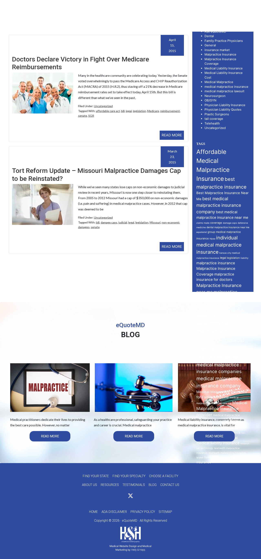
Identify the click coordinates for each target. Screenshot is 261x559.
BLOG (153, 485)
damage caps (109, 222)
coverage (216, 222)
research (244, 443)
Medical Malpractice (219, 82)
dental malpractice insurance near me (228, 227)
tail (198, 448)
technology (206, 448)
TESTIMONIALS (134, 485)
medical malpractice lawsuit (224, 91)
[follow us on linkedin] (137, 496)
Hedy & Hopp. (138, 549)
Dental (209, 36)
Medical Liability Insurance (224, 68)
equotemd (201, 232)
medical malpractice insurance (226, 87)
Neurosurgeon (215, 96)
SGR (91, 115)
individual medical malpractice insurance (219, 245)
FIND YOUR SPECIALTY (129, 476)
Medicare (153, 111)
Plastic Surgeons (217, 114)
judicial (122, 222)
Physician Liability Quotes (223, 109)
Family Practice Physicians (224, 41)
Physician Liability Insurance (225, 105)
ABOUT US (89, 485)
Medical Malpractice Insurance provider (221, 408)
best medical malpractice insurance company (218, 205)
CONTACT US (169, 485)
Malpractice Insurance (220, 54)
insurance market (217, 50)
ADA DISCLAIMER (114, 512)
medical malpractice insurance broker (220, 348)
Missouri (155, 222)
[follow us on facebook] (123, 496)
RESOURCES (110, 485)
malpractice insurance (215, 263)
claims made (202, 223)
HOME (93, 512)
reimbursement (170, 111)
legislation (139, 111)
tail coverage (214, 119)
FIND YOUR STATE (96, 476)
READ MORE (172, 135)
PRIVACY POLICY (142, 512)
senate (82, 115)
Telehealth (212, 123)
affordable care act (108, 111)
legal (129, 111)
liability (244, 258)
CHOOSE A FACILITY (163, 476)
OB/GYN (210, 100)
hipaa (212, 238)
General (210, 45)
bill (123, 111)
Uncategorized (103, 106)
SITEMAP (165, 512)
